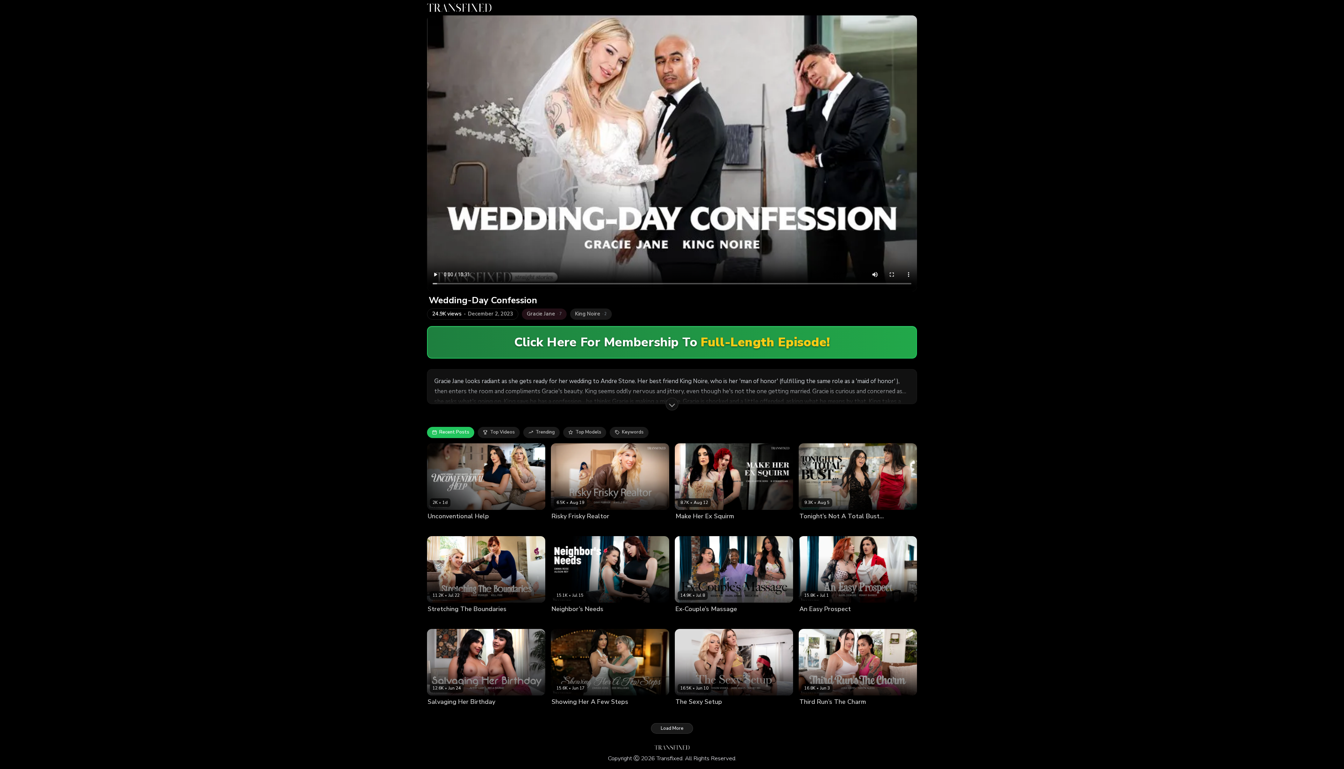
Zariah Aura (597, 714)
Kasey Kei (739, 621)
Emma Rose (590, 621)
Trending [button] (545, 432)
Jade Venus (440, 528)
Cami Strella (813, 528)
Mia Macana (842, 528)
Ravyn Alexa (842, 714)
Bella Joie (686, 621)
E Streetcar (722, 528)
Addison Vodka (692, 714)
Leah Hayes (496, 528)
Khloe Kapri (468, 528)
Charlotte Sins (691, 528)
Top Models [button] (588, 432)
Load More (672, 728)
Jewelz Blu (592, 528)
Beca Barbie (467, 714)
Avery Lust (439, 714)
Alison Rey (563, 621)
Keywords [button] (633, 432)
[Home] (459, 8)
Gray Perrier (565, 528)
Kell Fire (466, 621)
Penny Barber (846, 621)
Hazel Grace (713, 621)
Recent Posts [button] (454, 432)
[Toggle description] (672, 404)
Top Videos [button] (502, 432)
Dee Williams (566, 714)
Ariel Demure (814, 621)
